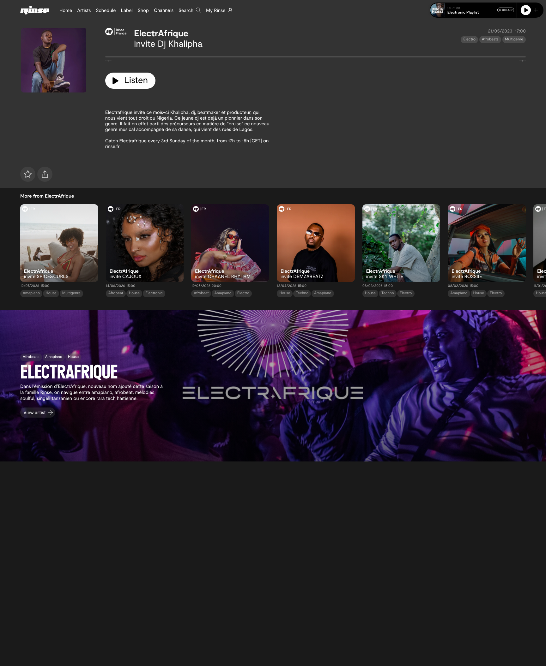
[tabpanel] (315, 58)
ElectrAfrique (161, 32)
